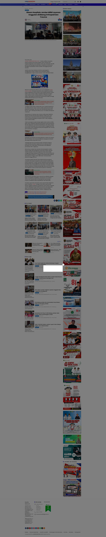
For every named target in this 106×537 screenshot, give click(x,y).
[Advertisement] (53, 268)
